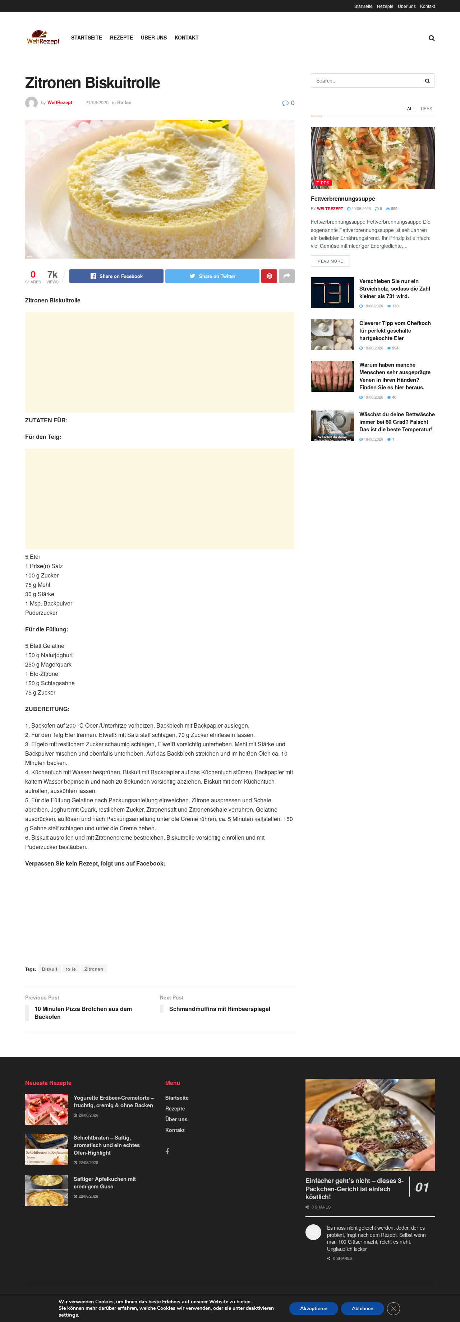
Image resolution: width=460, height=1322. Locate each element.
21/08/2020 (97, 102)
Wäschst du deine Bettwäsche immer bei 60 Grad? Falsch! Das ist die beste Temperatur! (397, 421)
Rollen (124, 102)
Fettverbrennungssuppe (343, 198)
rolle (71, 969)
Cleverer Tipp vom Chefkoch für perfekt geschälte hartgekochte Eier (395, 330)
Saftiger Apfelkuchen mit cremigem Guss (105, 1182)
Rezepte (385, 6)
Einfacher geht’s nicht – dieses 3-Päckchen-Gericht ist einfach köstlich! (354, 1188)
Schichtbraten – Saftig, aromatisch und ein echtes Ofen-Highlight (107, 1144)
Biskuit (50, 969)
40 (393, 397)
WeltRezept (59, 102)
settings (68, 1315)
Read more (330, 261)
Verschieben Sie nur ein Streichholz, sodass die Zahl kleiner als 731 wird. (394, 288)
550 (393, 208)
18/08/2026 (373, 306)
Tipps (426, 108)
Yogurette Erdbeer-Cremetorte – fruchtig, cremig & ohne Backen (114, 1101)
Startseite (363, 6)
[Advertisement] (160, 362)
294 (395, 348)
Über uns (407, 6)
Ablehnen (362, 1308)
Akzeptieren (313, 1308)
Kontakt (427, 6)
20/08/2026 (360, 208)
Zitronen (94, 969)
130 (395, 306)
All (411, 108)
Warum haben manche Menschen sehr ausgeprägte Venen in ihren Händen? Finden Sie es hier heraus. (395, 376)
